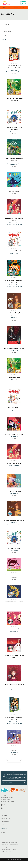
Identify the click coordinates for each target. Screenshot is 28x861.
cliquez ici (17, 778)
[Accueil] (6, 3)
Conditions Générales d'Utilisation (9, 849)
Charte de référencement (6, 851)
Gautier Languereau (8, 7)
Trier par (4, 39)
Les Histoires (16, 7)
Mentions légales (5, 847)
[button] (6, 24)
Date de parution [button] (7, 42)
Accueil (2, 7)
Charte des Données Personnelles (9, 842)
